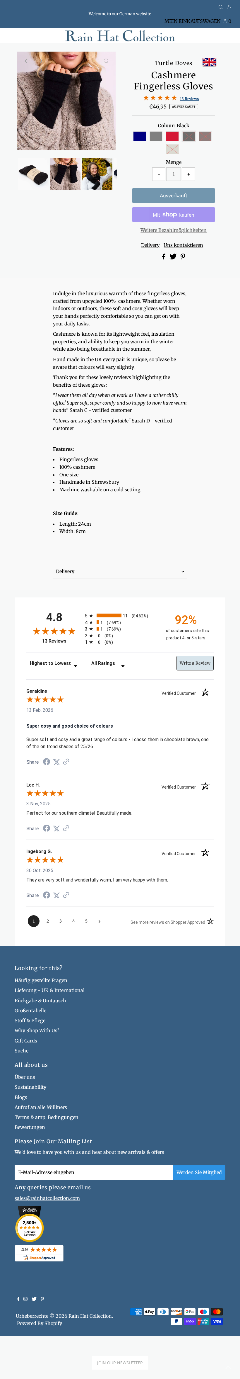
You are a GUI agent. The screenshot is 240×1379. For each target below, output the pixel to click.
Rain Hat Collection (90, 1316)
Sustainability (30, 1087)
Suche (21, 1051)
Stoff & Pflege (30, 1020)
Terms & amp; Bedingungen (46, 1117)
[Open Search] (220, 7)
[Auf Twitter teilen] (173, 258)
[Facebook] (18, 1299)
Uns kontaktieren (183, 245)
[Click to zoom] (106, 61)
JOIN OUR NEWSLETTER (120, 1363)
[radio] (120, 615)
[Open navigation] (33, 35)
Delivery (150, 245)
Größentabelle (30, 1010)
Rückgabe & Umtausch (40, 1000)
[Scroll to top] (228, 1367)
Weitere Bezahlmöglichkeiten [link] (173, 230)
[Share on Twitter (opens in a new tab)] (56, 762)
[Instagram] (25, 1299)
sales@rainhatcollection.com (47, 1198)
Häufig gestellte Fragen (41, 980)
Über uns (25, 1077)
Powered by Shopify (39, 1323)
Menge (173, 162)
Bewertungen (30, 1127)
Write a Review (195, 663)
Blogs (21, 1097)
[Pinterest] (42, 1299)
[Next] (41, 61)
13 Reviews (189, 98)
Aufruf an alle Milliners (41, 1107)
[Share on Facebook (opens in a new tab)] (46, 762)
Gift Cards (26, 1041)
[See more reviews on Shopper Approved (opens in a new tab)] (66, 762)
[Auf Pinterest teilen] (183, 258)
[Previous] (26, 61)
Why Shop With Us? (37, 1030)
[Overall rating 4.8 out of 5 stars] (160, 99)
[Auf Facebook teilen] (164, 258)
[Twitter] (34, 1299)
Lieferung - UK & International (50, 990)
